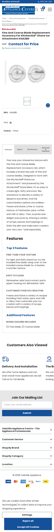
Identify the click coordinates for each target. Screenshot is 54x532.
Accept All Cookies (28, 527)
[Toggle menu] (50, 9)
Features (8, 149)
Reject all (28, 521)
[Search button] (36, 9)
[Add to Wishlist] (48, 105)
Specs (19, 149)
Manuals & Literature (45, 149)
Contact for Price (23, 44)
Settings (27, 514)
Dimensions (32, 149)
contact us (15, 48)
